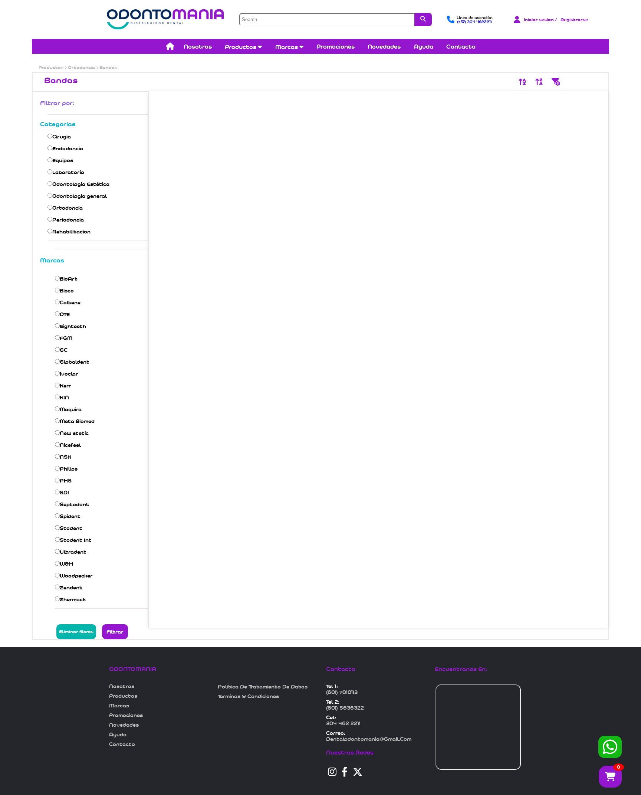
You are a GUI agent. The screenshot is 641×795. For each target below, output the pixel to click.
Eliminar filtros (76, 631)
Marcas (287, 47)
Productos (52, 67)
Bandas (107, 67)
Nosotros (198, 46)
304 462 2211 (343, 723)
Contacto (461, 46)
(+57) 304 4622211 (474, 22)
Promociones (335, 46)
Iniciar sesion (539, 19)
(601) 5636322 (345, 708)
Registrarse (574, 19)
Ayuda (423, 46)
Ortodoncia (81, 67)
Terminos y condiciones (248, 696)
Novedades (384, 46)
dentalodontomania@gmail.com (368, 739)
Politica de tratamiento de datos (263, 687)
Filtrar (115, 632)
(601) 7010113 (342, 692)
